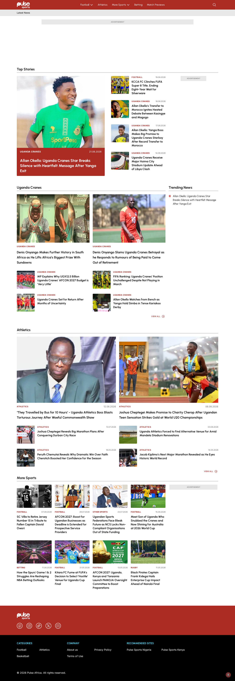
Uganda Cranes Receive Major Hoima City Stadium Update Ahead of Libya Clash (147, 163)
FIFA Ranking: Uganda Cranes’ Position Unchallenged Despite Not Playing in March (138, 280)
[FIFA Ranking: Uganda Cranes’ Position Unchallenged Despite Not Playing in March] (102, 280)
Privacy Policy (102, 649)
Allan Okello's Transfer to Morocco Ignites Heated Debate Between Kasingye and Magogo (148, 111)
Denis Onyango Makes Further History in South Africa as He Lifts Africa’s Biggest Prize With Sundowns (50, 257)
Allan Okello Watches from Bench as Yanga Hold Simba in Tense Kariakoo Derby (137, 303)
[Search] (214, 4)
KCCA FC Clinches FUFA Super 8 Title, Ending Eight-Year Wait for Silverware (147, 87)
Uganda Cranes (30, 151)
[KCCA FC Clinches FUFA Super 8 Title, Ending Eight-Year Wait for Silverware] (120, 86)
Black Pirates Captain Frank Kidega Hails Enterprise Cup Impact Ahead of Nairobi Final (145, 578)
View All (155, 316)
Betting (138, 4)
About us (72, 649)
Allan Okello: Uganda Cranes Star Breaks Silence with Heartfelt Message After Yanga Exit (58, 165)
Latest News (23, 12)
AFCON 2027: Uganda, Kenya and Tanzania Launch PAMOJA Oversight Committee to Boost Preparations (110, 580)
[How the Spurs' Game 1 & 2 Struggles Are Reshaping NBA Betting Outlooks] (34, 552)
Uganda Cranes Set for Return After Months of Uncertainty (60, 301)
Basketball (23, 656)
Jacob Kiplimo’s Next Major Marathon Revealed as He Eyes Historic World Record (177, 456)
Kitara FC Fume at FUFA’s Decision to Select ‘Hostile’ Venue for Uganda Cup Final (71, 578)
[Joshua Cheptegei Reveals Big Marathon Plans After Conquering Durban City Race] (26, 435)
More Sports (119, 4)
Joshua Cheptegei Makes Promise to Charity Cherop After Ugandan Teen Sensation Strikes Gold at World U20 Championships (168, 414)
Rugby (134, 567)
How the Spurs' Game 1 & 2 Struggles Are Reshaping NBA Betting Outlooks (34, 576)
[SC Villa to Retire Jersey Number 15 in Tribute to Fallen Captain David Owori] (34, 496)
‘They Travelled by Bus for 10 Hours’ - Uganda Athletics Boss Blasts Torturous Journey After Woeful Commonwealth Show (65, 414)
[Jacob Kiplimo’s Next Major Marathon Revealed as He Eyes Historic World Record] (128, 458)
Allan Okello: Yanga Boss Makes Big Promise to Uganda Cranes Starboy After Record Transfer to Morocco (147, 137)
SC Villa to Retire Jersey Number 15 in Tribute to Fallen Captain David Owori (32, 522)
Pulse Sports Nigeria (139, 649)
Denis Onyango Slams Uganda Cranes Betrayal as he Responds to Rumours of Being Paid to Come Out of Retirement (128, 257)
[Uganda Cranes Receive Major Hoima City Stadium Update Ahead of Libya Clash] (120, 161)
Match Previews (156, 4)
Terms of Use (75, 656)
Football (84, 4)
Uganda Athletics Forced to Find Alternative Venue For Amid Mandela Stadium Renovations (178, 433)
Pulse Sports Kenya (173, 649)
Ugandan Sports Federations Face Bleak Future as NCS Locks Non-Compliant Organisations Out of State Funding (109, 524)
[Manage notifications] (228, 674)
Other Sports (100, 512)
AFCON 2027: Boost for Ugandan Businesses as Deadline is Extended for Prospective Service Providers (70, 524)
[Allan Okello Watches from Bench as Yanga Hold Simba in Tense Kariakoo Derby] (102, 303)
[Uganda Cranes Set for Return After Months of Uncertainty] (26, 303)
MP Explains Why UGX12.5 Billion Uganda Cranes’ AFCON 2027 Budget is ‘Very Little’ (63, 280)
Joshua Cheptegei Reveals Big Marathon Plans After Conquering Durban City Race (70, 433)
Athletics (102, 4)
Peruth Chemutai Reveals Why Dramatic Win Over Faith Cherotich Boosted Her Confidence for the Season (72, 456)
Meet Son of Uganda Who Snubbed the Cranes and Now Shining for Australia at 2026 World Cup (147, 522)
